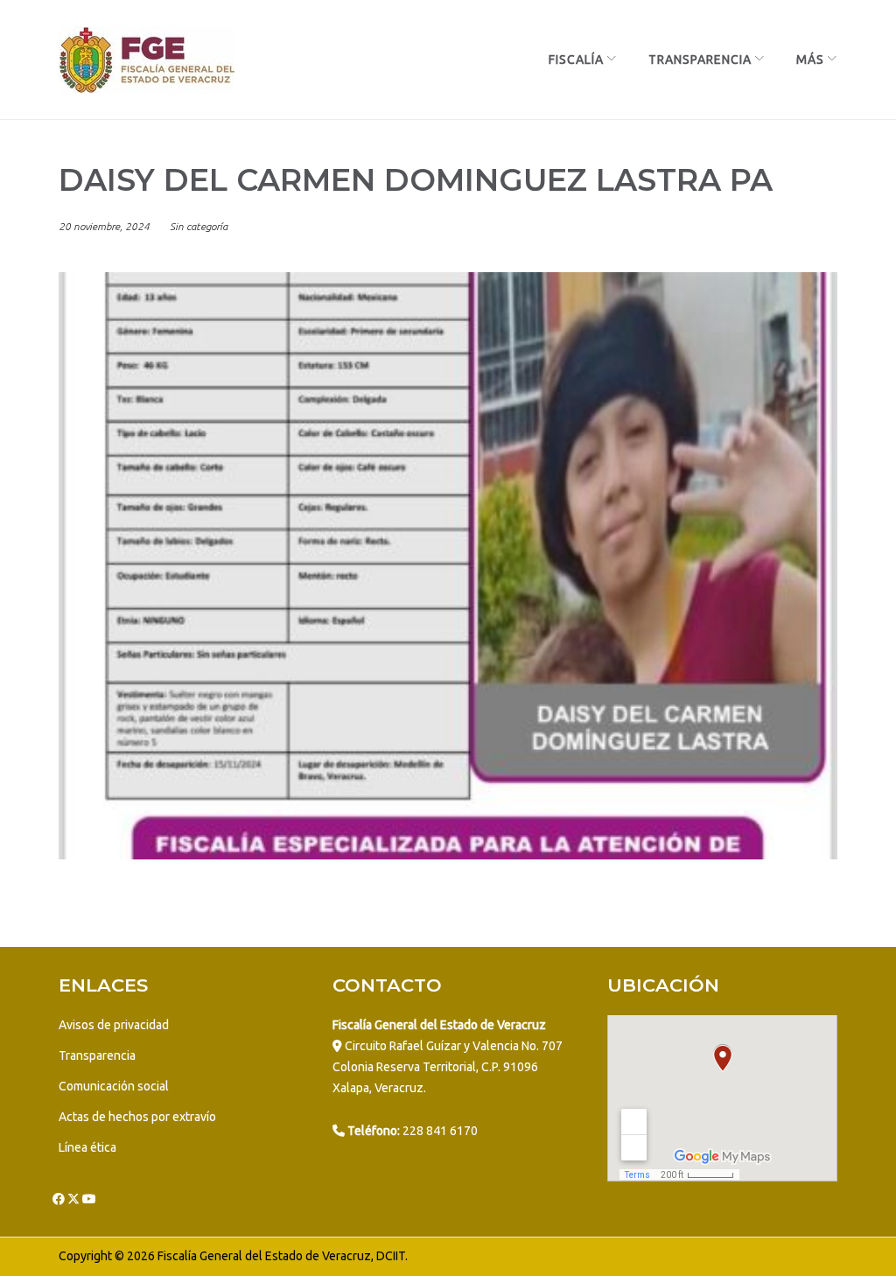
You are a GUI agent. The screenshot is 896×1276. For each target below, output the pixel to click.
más (810, 60)
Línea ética (87, 1147)
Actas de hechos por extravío (137, 1117)
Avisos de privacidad (114, 1025)
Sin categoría (199, 226)
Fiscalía (576, 60)
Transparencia (700, 60)
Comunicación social (114, 1086)
